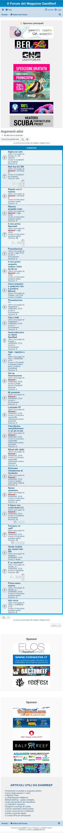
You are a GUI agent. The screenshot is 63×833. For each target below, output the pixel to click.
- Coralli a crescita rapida (15, 813)
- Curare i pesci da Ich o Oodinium (19, 811)
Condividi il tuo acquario (16, 161)
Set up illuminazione (15, 374)
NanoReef (19, 570)
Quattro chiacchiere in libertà (16, 482)
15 (20, 183)
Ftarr (10, 359)
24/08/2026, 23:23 (15, 323)
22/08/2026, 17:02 (15, 557)
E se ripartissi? (15, 562)
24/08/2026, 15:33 (15, 413)
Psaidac (11, 295)
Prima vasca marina (14, 584)
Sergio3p (11, 556)
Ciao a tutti (13, 317)
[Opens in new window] (31, 32)
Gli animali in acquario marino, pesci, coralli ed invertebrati (15, 365)
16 (23, 183)
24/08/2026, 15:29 (15, 456)
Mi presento (14, 392)
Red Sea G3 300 (16, 167)
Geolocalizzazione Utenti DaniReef (16, 334)
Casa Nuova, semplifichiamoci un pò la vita (16, 428)
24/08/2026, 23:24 (15, 309)
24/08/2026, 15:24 (15, 496)
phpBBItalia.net (39, 829)
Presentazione (15, 249)
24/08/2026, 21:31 (15, 343)
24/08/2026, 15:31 (15, 437)
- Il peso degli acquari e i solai (17, 793)
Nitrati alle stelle (16, 449)
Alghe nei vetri (15, 152)
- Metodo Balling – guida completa (19, 800)
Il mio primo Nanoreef (14, 225)
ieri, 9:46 (19, 295)
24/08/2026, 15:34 (15, 398)
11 (23, 577)
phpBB (23, 828)
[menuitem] (8, 10)
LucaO (10, 253)
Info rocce (13, 600)
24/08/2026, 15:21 (15, 514)
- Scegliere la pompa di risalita (17, 806)
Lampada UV (14, 407)
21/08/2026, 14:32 (15, 592)
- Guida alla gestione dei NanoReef (19, 802)
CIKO (10, 605)
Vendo (18, 559)
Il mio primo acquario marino (16, 200)
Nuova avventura (13, 489)
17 (20, 185)
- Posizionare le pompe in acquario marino (22, 791)
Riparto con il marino (15, 190)
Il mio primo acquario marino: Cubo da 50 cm (15, 265)
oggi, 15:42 (19, 253)
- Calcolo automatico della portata (19, 809)
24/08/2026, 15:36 (15, 382)
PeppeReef (12, 307)
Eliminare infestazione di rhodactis (15, 470)
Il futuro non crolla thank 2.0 (15, 506)
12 (23, 579)
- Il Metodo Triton (11, 795)
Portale (5, 15)
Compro (19, 297)
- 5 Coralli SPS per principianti (17, 815)
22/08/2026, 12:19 (15, 569)
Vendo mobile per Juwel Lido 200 (15, 549)
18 (23, 185)
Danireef (11, 171)
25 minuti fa (14, 157)
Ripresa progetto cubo (15, 207)
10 (20, 577)
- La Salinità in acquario (14, 804)
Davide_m (12, 156)
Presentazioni (13, 257)
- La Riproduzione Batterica (16, 798)
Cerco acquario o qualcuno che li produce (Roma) (16, 287)
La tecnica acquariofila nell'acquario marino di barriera (16, 418)
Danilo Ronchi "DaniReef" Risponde (15, 385)
